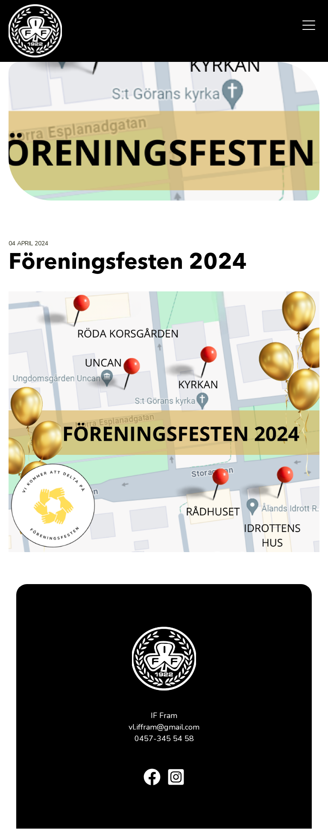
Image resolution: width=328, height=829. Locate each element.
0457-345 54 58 (164, 738)
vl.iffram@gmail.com (164, 727)
